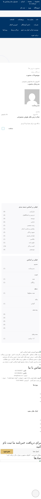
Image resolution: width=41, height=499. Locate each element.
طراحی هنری (31, 236)
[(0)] (33, 314)
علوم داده (32, 242)
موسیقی (32, 249)
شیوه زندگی (31, 232)
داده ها (33, 81)
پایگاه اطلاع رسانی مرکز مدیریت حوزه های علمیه (23, 428)
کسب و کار (31, 246)
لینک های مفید (33, 411)
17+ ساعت (31, 338)
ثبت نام (22, 8)
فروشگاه (37, 8)
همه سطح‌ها (31, 293)
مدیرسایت (31, 268)
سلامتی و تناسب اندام (28, 229)
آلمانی (33, 303)
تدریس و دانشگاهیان (29, 215)
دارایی (33, 222)
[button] (20, 385)
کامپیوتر (37, 81)
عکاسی (32, 239)
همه (33, 279)
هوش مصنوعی (26, 81)
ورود (29, 8)
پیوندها (35, 385)
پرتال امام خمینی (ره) (32, 420)
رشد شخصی (31, 225)
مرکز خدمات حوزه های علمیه (29, 424)
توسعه (33, 218)
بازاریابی (32, 211)
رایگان (33, 282)
